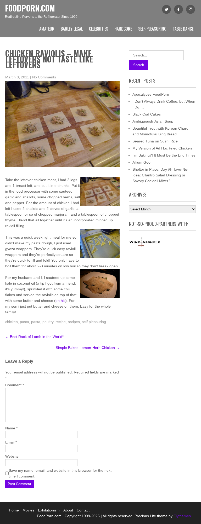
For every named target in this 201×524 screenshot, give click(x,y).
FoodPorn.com (30, 8)
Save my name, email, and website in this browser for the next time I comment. (60, 473)
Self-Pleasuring (152, 29)
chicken (11, 322)
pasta (24, 322)
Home (14, 510)
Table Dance (183, 29)
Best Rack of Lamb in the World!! (34, 337)
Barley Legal (72, 29)
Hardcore (123, 29)
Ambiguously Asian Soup (152, 121)
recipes (74, 322)
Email (11, 442)
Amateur (46, 29)
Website (12, 456)
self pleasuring (94, 322)
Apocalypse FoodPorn (150, 94)
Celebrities (98, 29)
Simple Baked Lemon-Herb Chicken (88, 348)
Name (11, 428)
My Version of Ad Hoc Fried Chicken (162, 148)
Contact (83, 510)
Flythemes (181, 516)
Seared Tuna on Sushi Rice (155, 141)
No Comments (44, 77)
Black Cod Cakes (146, 114)
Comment (14, 385)
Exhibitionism (49, 510)
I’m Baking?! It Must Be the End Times (164, 155)
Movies (28, 510)
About (68, 510)
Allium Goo (141, 162)
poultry (47, 322)
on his (60, 300)
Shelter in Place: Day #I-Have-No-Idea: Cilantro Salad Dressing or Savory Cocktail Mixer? (160, 175)
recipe (60, 322)
